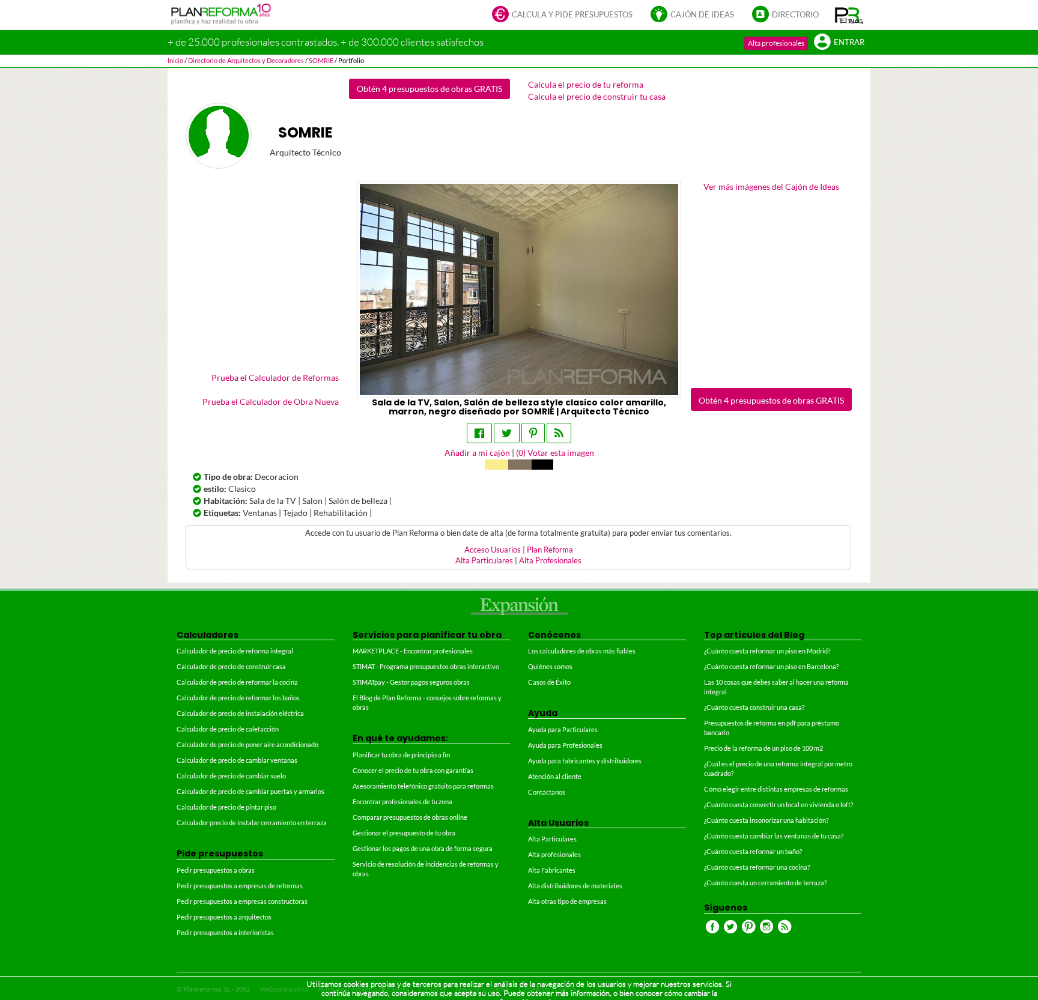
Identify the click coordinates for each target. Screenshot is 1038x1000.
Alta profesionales (776, 42)
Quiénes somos (550, 666)
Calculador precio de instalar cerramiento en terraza (252, 822)
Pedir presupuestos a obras (216, 870)
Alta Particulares (484, 560)
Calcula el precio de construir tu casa (597, 96)
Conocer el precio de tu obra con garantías (413, 770)
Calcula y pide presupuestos (572, 14)
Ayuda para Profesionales (565, 745)
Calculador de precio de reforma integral (235, 651)
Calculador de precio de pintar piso (226, 807)
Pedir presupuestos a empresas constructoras (242, 901)
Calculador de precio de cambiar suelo (231, 776)
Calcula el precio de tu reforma (585, 84)
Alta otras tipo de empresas (567, 901)
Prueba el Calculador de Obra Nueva (270, 401)
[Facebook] (479, 433)
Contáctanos (546, 792)
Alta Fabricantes (551, 870)
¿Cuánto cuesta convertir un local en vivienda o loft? (778, 804)
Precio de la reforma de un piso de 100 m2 (763, 748)
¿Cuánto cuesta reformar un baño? (753, 851)
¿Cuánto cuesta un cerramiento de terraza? (765, 882)
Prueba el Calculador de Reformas (275, 377)
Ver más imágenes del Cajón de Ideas (771, 186)
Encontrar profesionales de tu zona (402, 801)
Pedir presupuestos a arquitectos (224, 917)
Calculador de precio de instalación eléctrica (240, 713)
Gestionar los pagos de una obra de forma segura (423, 848)
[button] (849, 15)
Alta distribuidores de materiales (575, 885)
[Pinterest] (533, 433)
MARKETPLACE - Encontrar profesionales (413, 651)
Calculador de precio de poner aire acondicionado (247, 744)
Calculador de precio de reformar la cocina (237, 682)
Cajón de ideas (702, 14)
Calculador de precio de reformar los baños (238, 698)
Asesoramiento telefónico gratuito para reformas (423, 786)
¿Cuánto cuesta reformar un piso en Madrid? (767, 651)
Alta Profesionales (550, 560)
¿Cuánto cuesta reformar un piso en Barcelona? (771, 666)
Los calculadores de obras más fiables (582, 651)
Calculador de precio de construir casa (231, 666)
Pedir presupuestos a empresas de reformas (240, 885)
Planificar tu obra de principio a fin (401, 755)
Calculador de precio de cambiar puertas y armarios (250, 791)
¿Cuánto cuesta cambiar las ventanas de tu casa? (773, 836)
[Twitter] (507, 433)
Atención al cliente (554, 776)
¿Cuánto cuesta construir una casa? (754, 707)
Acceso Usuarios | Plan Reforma (518, 549)
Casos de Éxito (549, 682)
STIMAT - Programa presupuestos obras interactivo (426, 666)
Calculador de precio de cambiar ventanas (237, 760)
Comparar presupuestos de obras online (410, 817)
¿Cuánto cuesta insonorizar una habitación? (766, 820)
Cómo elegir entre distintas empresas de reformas (776, 789)
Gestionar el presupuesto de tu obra (404, 833)
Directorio (795, 14)
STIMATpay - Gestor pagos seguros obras (411, 682)
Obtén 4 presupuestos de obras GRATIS (429, 88)
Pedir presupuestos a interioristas (225, 932)
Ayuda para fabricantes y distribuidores (585, 761)
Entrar (849, 42)
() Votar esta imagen (555, 452)
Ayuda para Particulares (563, 729)
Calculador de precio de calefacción (228, 729)
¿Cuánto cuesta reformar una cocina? (757, 867)
